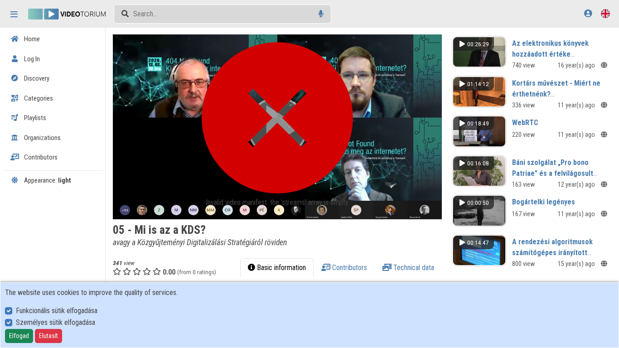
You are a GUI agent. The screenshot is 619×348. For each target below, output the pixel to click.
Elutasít (48, 335)
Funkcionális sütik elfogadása (56, 310)
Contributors (40, 157)
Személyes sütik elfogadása (55, 322)
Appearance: (47, 180)
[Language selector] (605, 13)
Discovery (36, 78)
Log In (31, 59)
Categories (38, 98)
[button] (277, 126)
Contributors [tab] (348, 267)
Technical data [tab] (413, 267)
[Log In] (588, 13)
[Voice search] (321, 14)
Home (31, 39)
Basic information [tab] (280, 267)
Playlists (34, 118)
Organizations (42, 138)
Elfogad (19, 335)
